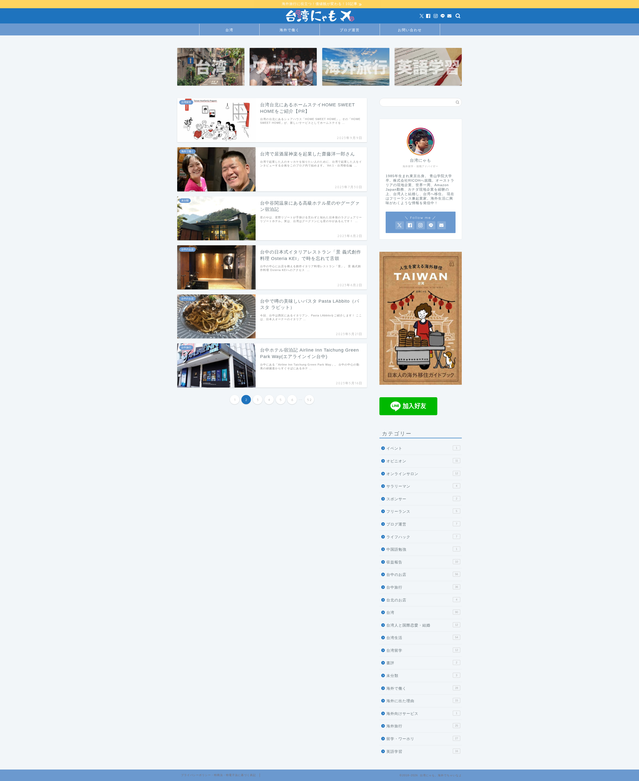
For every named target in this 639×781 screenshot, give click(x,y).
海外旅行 (422, 726)
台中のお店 (422, 574)
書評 (421, 663)
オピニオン (422, 461)
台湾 (229, 30)
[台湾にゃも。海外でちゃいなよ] (319, 22)
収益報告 (422, 562)
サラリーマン (421, 486)
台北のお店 (421, 600)
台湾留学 (422, 650)
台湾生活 (422, 638)
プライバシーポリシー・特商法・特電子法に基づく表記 (218, 775)
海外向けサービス (421, 713)
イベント (421, 448)
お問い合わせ (410, 30)
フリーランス (421, 511)
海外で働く (290, 30)
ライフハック (421, 537)
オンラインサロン (422, 474)
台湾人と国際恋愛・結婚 (422, 625)
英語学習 (422, 751)
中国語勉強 (421, 549)
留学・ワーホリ (422, 739)
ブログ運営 (350, 30)
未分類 (421, 675)
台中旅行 (422, 587)
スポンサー (421, 499)
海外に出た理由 (422, 701)
